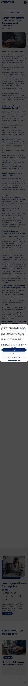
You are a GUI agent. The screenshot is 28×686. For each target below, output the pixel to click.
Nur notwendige (14, 353)
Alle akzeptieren (14, 350)
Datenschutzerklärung (22, 328)
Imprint (19, 360)
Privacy (15, 360)
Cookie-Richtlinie (11, 360)
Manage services (14, 347)
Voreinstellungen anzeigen (14, 357)
